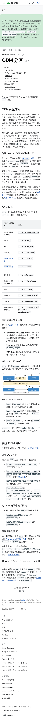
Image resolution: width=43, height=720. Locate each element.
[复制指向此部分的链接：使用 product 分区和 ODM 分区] (36, 153)
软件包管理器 (12, 580)
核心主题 (18, 50)
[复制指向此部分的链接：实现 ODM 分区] (23, 443)
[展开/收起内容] (11, 67)
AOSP (4, 50)
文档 (3, 10)
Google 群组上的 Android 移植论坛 (14, 670)
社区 (15, 707)
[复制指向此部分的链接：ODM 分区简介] (22, 109)
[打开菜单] (3, 3)
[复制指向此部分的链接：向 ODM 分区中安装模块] (29, 505)
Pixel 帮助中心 (7, 683)
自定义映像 (13, 325)
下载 (3, 627)
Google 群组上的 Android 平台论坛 (14, 663)
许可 (29, 707)
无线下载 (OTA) (10, 198)
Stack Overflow (7, 695)
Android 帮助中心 (8, 680)
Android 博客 (6, 655)
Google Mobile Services (10, 691)
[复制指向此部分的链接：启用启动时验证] (20, 531)
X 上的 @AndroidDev (9, 652)
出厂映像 (5, 635)
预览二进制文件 (7, 631)
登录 (38, 3)
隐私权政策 (7, 710)
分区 (28, 158)
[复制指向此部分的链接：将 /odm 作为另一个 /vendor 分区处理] (4, 564)
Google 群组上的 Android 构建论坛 (14, 666)
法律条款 (22, 707)
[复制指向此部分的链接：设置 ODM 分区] (20, 455)
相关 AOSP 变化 (32, 448)
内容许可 (24, 600)
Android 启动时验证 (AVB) (16, 539)
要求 (3, 624)
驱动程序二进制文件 (9, 638)
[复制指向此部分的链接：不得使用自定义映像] (24, 320)
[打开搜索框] (28, 2)
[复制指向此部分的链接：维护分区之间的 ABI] (24, 361)
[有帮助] (19, 54)
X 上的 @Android (8, 648)
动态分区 (22, 477)
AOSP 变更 (6, 40)
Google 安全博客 (8, 659)
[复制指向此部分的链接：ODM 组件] (15, 207)
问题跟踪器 (6, 698)
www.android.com (8, 687)
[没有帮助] (23, 54)
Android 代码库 (7, 620)
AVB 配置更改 (13, 555)
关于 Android (6, 707)
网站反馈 (17, 710)
